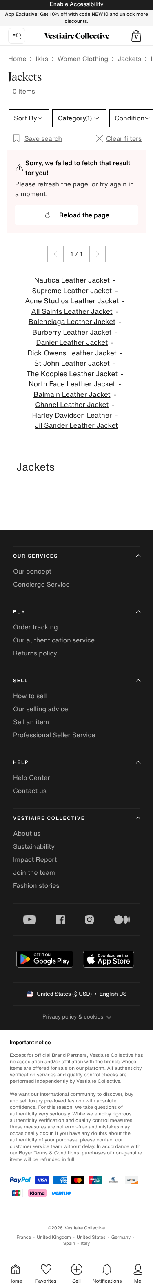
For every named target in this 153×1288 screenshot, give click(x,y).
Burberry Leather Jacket (71, 332)
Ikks (41, 59)
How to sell (30, 696)
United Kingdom (54, 1237)
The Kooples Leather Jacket (72, 374)
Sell (20, 680)
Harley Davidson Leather (72, 415)
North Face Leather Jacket (72, 384)
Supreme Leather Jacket (72, 291)
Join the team (34, 872)
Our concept (32, 571)
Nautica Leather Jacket (72, 280)
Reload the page (84, 215)
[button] (136, 36)
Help (21, 762)
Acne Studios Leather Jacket (72, 301)
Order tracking (35, 627)
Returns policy (35, 653)
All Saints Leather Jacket (72, 312)
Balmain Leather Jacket (71, 395)
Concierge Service (41, 584)
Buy (19, 612)
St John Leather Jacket (72, 363)
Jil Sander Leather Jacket (76, 426)
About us (27, 833)
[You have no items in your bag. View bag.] (136, 36)
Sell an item (31, 722)
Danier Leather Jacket (72, 342)
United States (91, 1237)
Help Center (31, 777)
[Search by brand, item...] (16, 36)
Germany (121, 1237)
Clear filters (124, 138)
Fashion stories (36, 885)
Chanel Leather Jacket (72, 405)
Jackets (129, 59)
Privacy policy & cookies (72, 1017)
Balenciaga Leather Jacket (72, 322)
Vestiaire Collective (49, 818)
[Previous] (55, 254)
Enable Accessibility (76, 4)
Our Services (35, 556)
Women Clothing (83, 59)
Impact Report (35, 859)
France (24, 1237)
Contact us (30, 790)
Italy (85, 1243)
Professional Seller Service (54, 735)
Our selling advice (40, 709)
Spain (69, 1243)
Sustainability (34, 846)
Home (17, 59)
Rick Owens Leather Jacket (71, 353)
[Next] (97, 254)
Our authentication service (54, 640)
